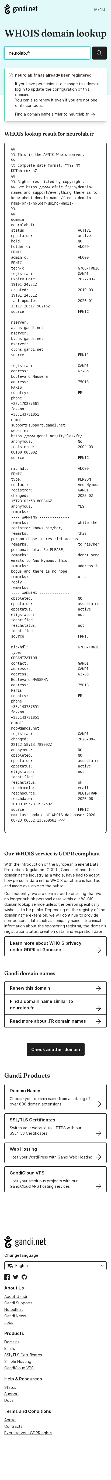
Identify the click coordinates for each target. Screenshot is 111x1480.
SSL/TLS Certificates (23, 1355)
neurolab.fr (26, 75)
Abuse (10, 1419)
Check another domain (55, 1049)
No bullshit (13, 1309)
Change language (21, 1255)
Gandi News (15, 1316)
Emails (9, 1348)
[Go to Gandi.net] (20, 9)
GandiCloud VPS (19, 1368)
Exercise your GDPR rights (28, 1432)
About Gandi (15, 1296)
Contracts (13, 1426)
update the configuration (54, 89)
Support (11, 1394)
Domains (11, 1342)
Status (10, 1387)
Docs (8, 1400)
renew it (46, 100)
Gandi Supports (18, 1303)
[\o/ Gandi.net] (55, 1242)
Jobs (8, 1322)
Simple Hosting (17, 1361)
